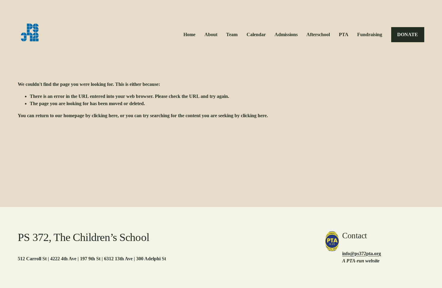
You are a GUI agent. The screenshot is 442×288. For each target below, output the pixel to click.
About (210, 34)
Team (232, 34)
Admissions (286, 34)
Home (189, 34)
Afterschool (318, 34)
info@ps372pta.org (361, 253)
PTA (343, 34)
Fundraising (369, 34)
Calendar (256, 34)
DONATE (407, 34)
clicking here (105, 115)
